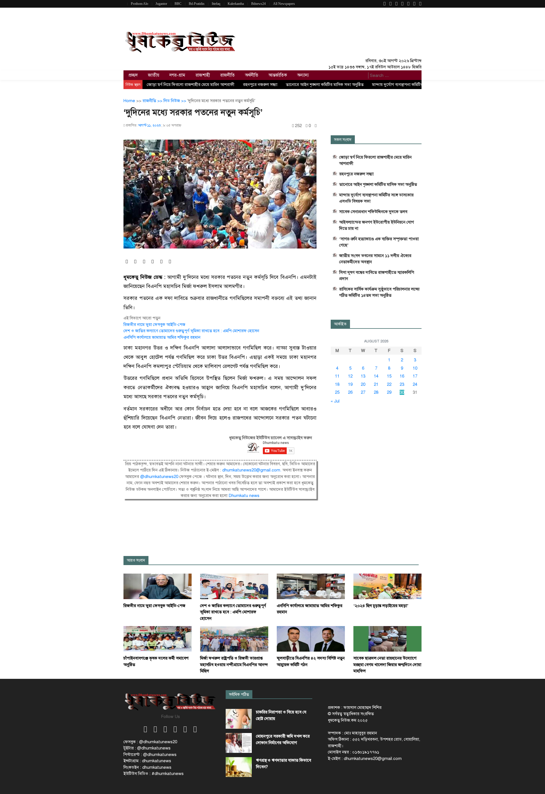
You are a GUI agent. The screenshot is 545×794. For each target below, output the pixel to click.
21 (376, 384)
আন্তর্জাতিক (278, 75)
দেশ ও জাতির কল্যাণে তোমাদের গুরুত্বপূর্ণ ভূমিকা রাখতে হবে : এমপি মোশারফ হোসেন (191, 330)
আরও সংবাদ (136, 560)
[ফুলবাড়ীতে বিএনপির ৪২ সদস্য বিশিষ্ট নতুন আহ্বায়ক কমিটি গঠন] (311, 638)
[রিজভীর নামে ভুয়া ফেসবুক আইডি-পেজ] (157, 585)
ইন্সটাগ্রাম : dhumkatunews (147, 760)
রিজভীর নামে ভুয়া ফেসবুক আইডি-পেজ (154, 324)
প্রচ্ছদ (133, 75)
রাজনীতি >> (153, 100)
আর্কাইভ (340, 324)
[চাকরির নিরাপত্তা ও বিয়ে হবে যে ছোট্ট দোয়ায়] (239, 719)
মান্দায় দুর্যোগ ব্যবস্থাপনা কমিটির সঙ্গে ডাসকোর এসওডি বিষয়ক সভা (376, 198)
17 (415, 376)
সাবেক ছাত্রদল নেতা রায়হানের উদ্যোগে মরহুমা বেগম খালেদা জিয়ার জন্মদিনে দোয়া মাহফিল (387, 664)
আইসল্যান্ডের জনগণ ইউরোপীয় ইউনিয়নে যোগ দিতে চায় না (376, 225)
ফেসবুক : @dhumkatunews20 (150, 741)
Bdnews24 (258, 4)
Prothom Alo (139, 4)
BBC (178, 4)
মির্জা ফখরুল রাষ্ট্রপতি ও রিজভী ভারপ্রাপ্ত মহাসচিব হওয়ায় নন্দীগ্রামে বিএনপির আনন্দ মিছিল (234, 664)
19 (350, 384)
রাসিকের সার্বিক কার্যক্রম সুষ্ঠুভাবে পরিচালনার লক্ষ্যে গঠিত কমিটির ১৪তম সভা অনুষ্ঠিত (379, 292)
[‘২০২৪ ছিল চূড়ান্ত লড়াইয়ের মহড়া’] (387, 585)
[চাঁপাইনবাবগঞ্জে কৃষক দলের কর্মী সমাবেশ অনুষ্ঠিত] (157, 638)
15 (389, 376)
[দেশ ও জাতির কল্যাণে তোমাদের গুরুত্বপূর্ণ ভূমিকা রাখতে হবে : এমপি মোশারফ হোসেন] (234, 585)
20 (363, 384)
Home (129, 100)
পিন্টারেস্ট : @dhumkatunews (150, 754)
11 (337, 376)
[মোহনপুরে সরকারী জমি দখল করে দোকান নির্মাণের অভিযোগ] (239, 743)
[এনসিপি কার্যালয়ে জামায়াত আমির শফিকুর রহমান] (311, 585)
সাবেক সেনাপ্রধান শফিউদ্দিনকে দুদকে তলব (373, 211)
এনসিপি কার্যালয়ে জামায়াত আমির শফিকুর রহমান (161, 337)
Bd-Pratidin (196, 4)
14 (376, 376)
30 (402, 392)
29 (389, 392)
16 (402, 376)
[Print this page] (315, 126)
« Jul (335, 401)
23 (402, 384)
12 (350, 376)
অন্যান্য (303, 75)
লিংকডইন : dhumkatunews (147, 767)
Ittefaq (216, 4)
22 (389, 384)
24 (415, 384)
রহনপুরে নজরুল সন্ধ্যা (260, 84)
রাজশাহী (203, 75)
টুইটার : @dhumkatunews (147, 748)
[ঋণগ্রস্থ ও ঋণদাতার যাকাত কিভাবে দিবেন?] (239, 767)
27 (363, 392)
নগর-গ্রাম (177, 75)
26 (350, 392)
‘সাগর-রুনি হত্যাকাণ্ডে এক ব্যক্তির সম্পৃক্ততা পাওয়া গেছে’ (379, 242)
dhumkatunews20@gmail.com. (252, 470)
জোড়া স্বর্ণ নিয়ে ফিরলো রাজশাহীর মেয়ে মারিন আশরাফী (190, 84)
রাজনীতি (227, 75)
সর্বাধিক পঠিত (239, 694)
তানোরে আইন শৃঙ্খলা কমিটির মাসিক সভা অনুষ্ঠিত (325, 84)
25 (337, 392)
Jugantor (161, 4)
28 (376, 392)
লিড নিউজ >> (175, 100)
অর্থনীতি (251, 75)
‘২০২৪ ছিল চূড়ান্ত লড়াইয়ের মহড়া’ (380, 605)
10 (415, 368)
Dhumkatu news (244, 495)
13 (363, 376)
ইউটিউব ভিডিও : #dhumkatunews (153, 773)
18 (337, 384)
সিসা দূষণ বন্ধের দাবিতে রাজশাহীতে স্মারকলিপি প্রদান (376, 275)
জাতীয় (153, 75)
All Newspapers (284, 4)
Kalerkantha (236, 4)
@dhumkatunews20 (159, 476)
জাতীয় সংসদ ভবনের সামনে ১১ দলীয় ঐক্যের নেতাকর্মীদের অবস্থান (375, 258)
